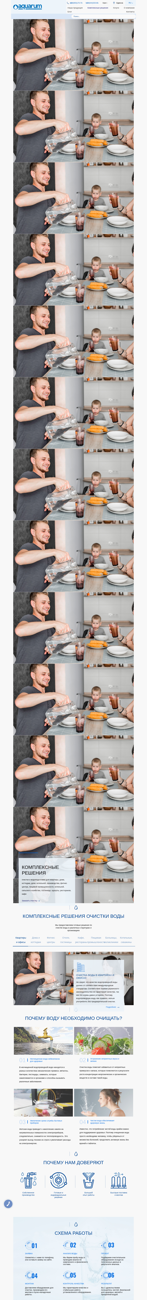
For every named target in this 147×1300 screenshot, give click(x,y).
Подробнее (111, 1007)
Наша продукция (75, 8)
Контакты (130, 12)
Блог (70, 12)
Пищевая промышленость (96, 939)
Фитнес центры (51, 939)
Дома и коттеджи (36, 939)
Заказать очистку (30, 901)
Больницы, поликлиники (111, 939)
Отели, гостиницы (66, 939)
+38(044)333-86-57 (92, 3)
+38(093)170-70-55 (76, 3)
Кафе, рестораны (81, 939)
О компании (129, 8)
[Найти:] (103, 16)
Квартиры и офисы (20, 939)
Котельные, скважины (126, 939)
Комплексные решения (97, 8)
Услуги (116, 8)
